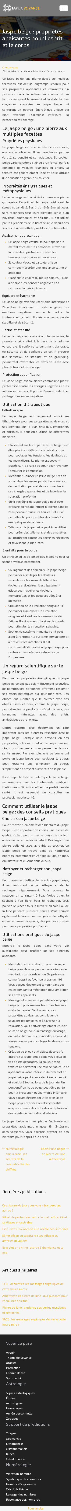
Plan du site (36, 1508)
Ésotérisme (12, 67)
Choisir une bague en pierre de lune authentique (53, 1154)
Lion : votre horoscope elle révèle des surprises (35, 1229)
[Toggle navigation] (63, 8)
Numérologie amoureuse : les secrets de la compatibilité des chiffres (18, 1159)
